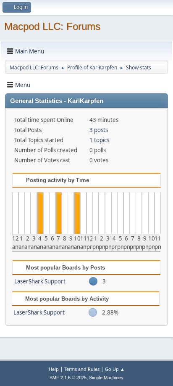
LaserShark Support (40, 281)
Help (54, 369)
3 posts (98, 130)
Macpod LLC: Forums (52, 26)
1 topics (99, 140)
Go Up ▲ (115, 369)
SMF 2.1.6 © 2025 (68, 377)
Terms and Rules (82, 369)
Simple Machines (106, 377)
